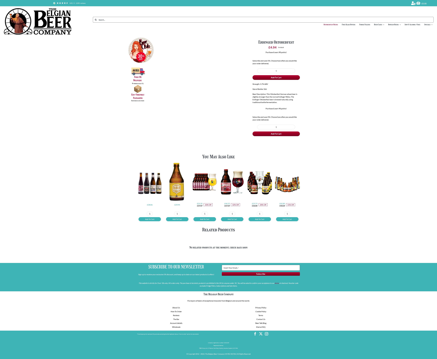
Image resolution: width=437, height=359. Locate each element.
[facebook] (255, 334)
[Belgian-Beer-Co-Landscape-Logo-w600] (37, 8)
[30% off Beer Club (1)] (141, 38)
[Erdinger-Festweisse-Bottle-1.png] (196, 73)
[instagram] (266, 334)
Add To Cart (276, 77)
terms (277, 283)
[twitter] (261, 334)
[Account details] (413, 3)
